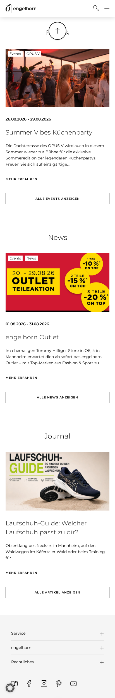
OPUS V (33, 54)
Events (15, 54)
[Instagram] (44, 683)
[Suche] (96, 8)
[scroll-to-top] (57, 30)
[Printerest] (59, 683)
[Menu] (106, 8)
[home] (21, 8)
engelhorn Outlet (32, 337)
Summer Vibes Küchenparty (49, 132)
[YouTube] (73, 683)
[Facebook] (29, 683)
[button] (57, 633)
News (31, 258)
